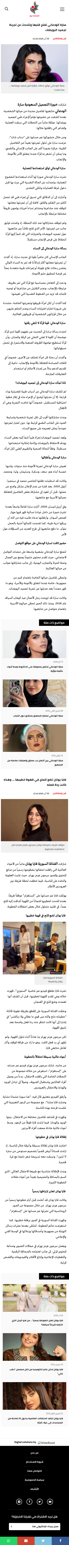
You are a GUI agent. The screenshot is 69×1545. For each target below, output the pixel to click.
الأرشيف (34, 1489)
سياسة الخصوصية (34, 1480)
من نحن (34, 1452)
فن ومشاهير (59, 38)
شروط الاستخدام (34, 1462)
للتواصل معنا (34, 1471)
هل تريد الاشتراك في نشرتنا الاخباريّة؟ (34, 1516)
